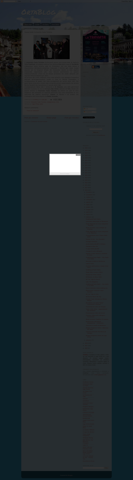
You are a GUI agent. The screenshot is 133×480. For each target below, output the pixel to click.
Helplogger (67, 173)
